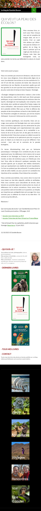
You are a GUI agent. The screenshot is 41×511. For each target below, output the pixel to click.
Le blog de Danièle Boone (11, 10)
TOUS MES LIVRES (10, 349)
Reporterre (11, 225)
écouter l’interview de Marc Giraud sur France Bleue (20, 218)
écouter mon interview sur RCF (13, 216)
